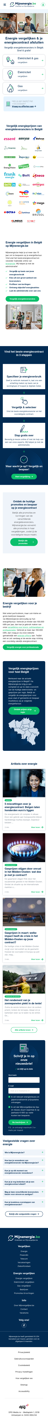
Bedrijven (24, 1289)
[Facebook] (24, 1325)
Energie (24, 1251)
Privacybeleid (24, 1352)
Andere (8, 800)
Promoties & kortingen (24, 1293)
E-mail (11, 1086)
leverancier (10, 263)
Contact (24, 1309)
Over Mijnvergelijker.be (24, 1305)
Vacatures (24, 1313)
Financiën (24, 1255)
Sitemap (24, 1385)
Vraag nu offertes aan (23, 106)
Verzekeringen (24, 1262)
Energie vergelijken (24, 1278)
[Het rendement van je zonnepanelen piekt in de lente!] (24, 980)
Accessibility (24, 1391)
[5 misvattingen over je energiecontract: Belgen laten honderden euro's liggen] (24, 784)
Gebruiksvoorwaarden (24, 1359)
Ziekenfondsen (24, 1266)
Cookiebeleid (24, 1365)
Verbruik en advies (13, 996)
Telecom (24, 1259)
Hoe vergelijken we (24, 1378)
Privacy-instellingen (24, 1372)
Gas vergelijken (24, 1286)
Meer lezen (35, 827)
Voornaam (12, 1075)
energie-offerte (24, 635)
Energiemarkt (11, 865)
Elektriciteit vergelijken (24, 1282)
